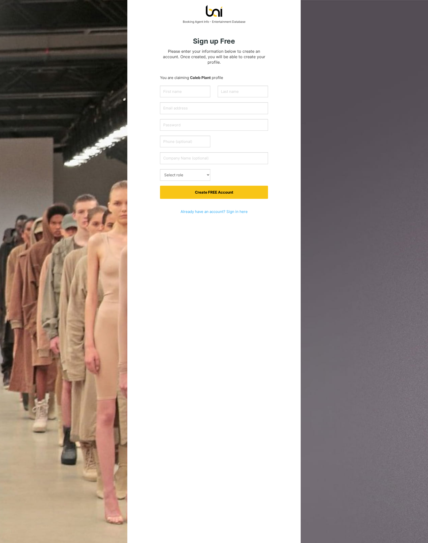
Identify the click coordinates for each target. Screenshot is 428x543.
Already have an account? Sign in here (214, 211)
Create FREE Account (214, 192)
